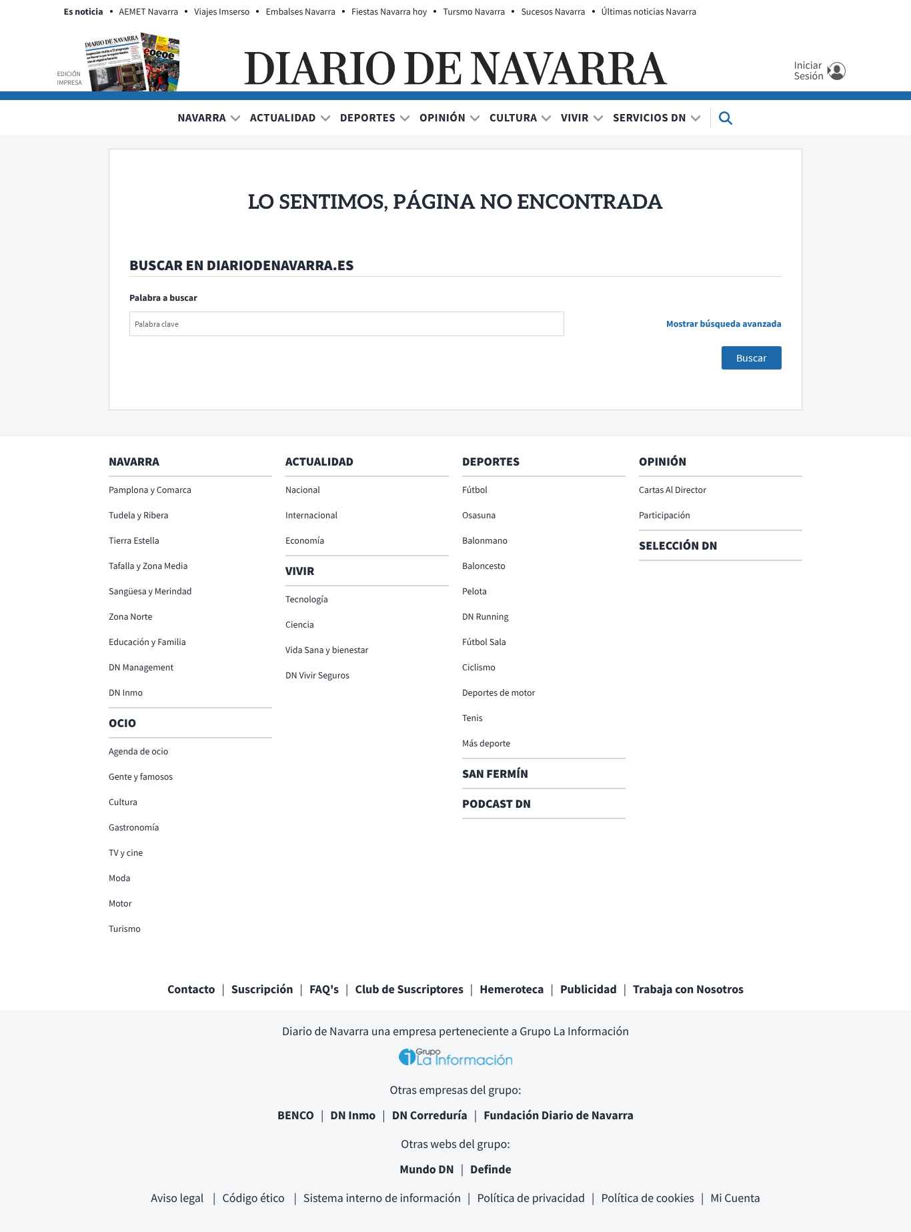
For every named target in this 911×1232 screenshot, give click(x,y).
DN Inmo (126, 692)
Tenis (472, 718)
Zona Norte (130, 616)
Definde (491, 1169)
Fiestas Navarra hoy (389, 11)
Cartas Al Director (672, 490)
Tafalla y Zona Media (148, 566)
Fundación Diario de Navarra (559, 1115)
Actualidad (283, 117)
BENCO (295, 1115)
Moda (120, 878)
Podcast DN (496, 803)
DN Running (485, 616)
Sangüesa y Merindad (150, 591)
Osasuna (479, 515)
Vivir (575, 117)
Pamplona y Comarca (150, 490)
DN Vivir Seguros (317, 675)
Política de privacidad (531, 1197)
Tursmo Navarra (474, 11)
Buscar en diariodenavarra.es (241, 265)
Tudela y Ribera (139, 515)
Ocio (122, 722)
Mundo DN (426, 1169)
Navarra (201, 117)
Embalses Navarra (300, 11)
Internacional (311, 515)
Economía (304, 540)
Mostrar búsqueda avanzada (724, 324)
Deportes (367, 117)
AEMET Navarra (149, 11)
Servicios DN (649, 117)
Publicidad (588, 989)
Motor (120, 903)
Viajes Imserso (221, 11)
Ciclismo (479, 667)
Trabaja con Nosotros (688, 989)
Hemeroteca (512, 989)
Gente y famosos (141, 776)
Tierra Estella (134, 540)
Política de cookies (647, 1197)
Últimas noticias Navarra (649, 11)
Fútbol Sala (484, 642)
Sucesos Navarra (553, 11)
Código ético (254, 1197)
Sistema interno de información (382, 1197)
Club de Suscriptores (409, 989)
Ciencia (299, 624)
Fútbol (475, 490)
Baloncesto (484, 566)
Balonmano (485, 540)
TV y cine (126, 852)
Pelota (474, 591)
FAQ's (324, 989)
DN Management (141, 667)
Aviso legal (178, 1197)
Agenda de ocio (138, 751)
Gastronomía (134, 827)
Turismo (125, 928)
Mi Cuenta (735, 1197)
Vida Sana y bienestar (326, 650)
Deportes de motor (498, 692)
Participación (664, 515)
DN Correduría (430, 1115)
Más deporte (486, 743)
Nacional (302, 490)
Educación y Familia (147, 642)
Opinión (442, 117)
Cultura (513, 117)
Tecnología (306, 599)
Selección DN (678, 545)
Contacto (191, 989)
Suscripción (262, 989)
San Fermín (496, 773)
